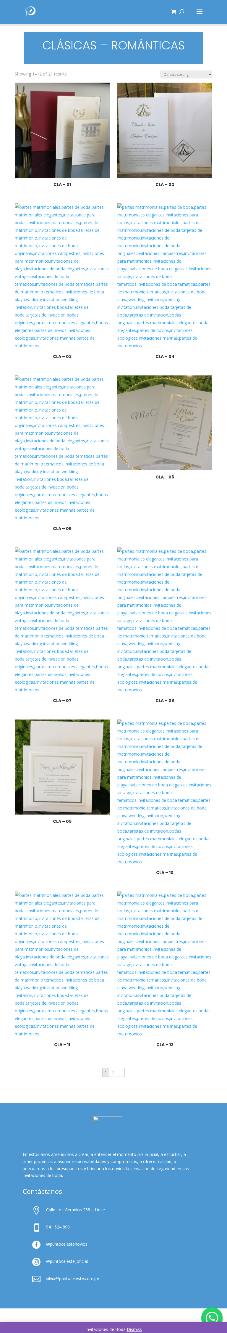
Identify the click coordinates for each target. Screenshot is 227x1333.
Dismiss (134, 1329)
